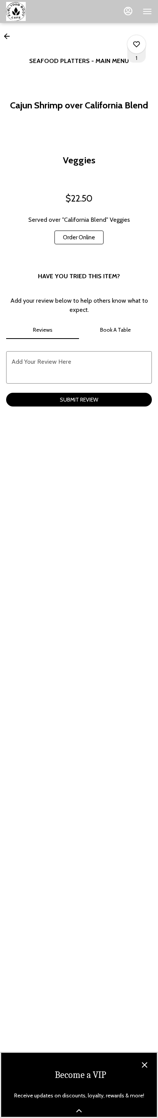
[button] (9, 36)
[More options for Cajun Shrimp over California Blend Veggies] (136, 44)
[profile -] (128, 11)
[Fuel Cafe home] (40, 11)
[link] (79, 237)
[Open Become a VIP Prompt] (79, 1110)
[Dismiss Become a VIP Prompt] (144, 1065)
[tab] (42, 330)
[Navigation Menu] (147, 11)
